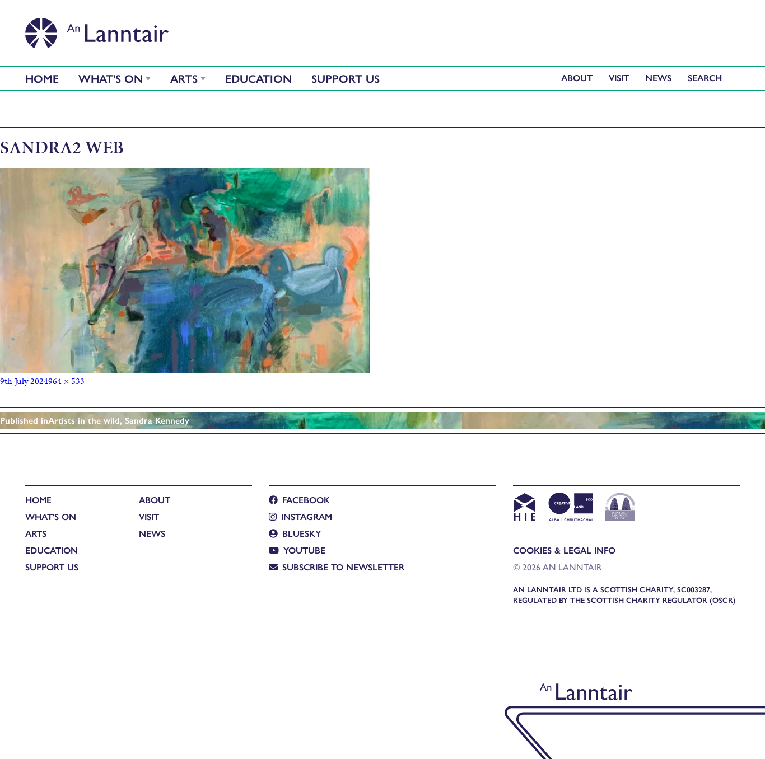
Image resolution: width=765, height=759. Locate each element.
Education (258, 78)
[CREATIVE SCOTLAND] (570, 508)
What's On (110, 78)
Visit (619, 77)
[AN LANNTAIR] (97, 30)
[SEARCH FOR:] (707, 77)
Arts (184, 78)
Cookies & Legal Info (564, 550)
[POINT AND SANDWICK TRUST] (620, 508)
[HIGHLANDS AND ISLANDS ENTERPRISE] (524, 508)
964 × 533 (66, 380)
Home (42, 78)
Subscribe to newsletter (343, 566)
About (577, 77)
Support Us (345, 78)
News (658, 77)
